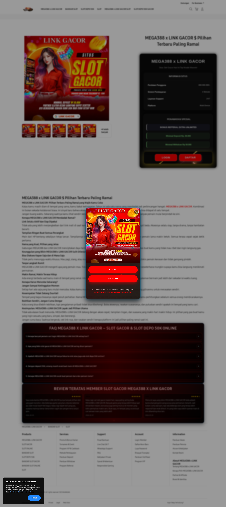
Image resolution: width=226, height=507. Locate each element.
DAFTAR (113, 279)
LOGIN (113, 270)
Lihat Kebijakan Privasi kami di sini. (22, 492)
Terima (34, 498)
